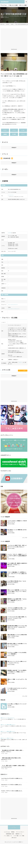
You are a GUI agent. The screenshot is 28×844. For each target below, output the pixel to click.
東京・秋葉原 (5, 753)
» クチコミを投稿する (22, 370)
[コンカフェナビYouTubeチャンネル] (14, 482)
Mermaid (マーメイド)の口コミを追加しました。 (11, 784)
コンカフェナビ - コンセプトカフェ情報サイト (14, 842)
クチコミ (23, 134)
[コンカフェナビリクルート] (14, 467)
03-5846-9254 (10, 195)
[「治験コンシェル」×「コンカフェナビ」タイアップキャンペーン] (14, 451)
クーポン (23, 130)
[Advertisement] (14, 38)
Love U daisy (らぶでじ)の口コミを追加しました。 (12, 778)
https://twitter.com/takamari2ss (14, 308)
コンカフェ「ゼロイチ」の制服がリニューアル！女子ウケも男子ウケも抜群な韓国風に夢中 (17, 556)
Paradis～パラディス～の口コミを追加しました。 (12, 790)
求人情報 (14, 134)
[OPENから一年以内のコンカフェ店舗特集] (14, 513)
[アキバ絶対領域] (14, 418)
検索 (4, 5)
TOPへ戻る (14, 827)
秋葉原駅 (9, 232)
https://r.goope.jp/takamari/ (13, 304)
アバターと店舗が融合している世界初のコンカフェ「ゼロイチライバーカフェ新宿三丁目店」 (17, 574)
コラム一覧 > (24, 537)
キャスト (5, 130)
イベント (14, 130)
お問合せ (20, 362)
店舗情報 (5, 134)
